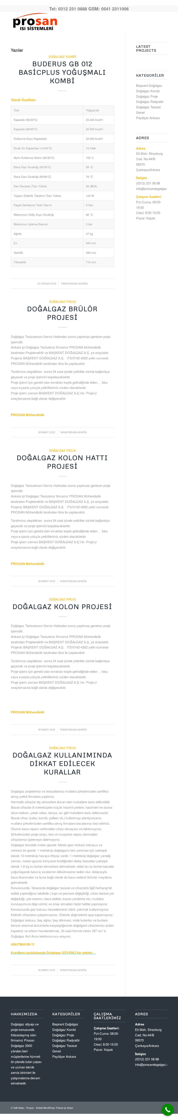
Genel (140, 112)
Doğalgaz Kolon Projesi (62, 606)
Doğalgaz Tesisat (148, 107)
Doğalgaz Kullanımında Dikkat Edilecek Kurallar (62, 763)
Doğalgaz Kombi (62, 56)
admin (83, 283)
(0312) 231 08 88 (148, 183)
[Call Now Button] (168, 1110)
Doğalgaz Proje (62, 301)
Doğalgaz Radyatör (149, 101)
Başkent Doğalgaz (149, 85)
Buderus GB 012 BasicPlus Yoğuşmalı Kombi (62, 72)
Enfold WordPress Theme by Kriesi (54, 1107)
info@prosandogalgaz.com (155, 188)
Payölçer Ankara (148, 117)
